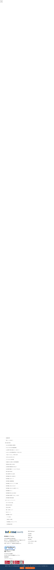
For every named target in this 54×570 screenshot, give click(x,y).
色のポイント (8, 512)
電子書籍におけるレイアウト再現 (12, 483)
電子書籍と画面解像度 (10, 481)
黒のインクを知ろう (9, 440)
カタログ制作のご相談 (32, 541)
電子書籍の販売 (9, 524)
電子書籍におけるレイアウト (12, 521)
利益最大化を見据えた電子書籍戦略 (12, 461)
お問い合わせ (30, 543)
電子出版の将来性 (9, 471)
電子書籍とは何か (9, 514)
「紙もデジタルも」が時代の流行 (12, 454)
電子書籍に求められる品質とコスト (12, 488)
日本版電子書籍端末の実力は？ (11, 466)
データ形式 (9, 516)
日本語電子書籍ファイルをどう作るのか (13, 469)
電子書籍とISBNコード (10, 478)
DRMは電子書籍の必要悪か (11, 445)
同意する (22, 568)
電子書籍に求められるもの (10, 485)
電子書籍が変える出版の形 (10, 476)
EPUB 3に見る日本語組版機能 (11, 447)
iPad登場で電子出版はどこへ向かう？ (12, 449)
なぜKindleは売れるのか (10, 457)
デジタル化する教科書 (10, 459)
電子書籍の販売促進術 (10, 497)
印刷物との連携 (9, 519)
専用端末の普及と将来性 (10, 464)
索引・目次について (9, 509)
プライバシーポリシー (8, 558)
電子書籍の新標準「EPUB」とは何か (12, 495)
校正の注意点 (8, 507)
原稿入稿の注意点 (9, 505)
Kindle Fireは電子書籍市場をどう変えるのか (14, 452)
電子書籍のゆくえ (9, 490)
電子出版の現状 (8, 442)
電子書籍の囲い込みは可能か (11, 493)
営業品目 (29, 535)
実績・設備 (30, 537)
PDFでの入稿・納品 (9, 502)
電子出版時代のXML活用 (10, 473)
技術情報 (29, 539)
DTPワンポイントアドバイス (10, 500)
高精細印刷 (8, 437)
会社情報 (29, 533)
